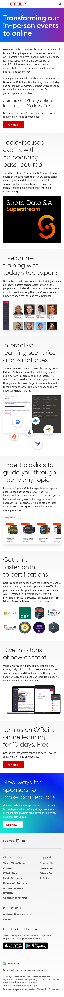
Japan (7, 919)
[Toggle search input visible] (60, 4)
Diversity (8, 892)
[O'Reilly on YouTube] (23, 840)
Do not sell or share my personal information (25, 970)
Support (45, 857)
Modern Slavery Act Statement (44, 989)
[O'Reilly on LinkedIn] (17, 840)
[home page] (18, 4)
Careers (7, 868)
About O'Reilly (13, 857)
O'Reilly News (10, 873)
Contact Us (46, 863)
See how (11, 824)
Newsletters (46, 868)
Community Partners (15, 883)
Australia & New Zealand (17, 914)
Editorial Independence (15, 989)
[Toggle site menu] (4, 4)
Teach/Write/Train (14, 863)
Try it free (12, 125)
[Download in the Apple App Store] (13, 948)
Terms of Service (11, 985)
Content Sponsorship (15, 897)
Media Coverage (13, 878)
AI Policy (44, 878)
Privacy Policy (48, 873)
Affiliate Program (13, 888)
